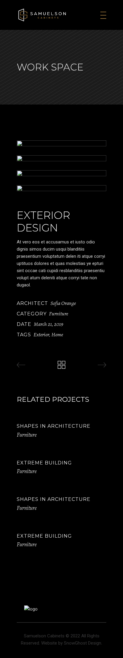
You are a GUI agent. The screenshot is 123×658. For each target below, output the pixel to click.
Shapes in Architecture (53, 426)
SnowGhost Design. (83, 643)
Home (57, 334)
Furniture (58, 313)
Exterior (41, 334)
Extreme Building (44, 463)
